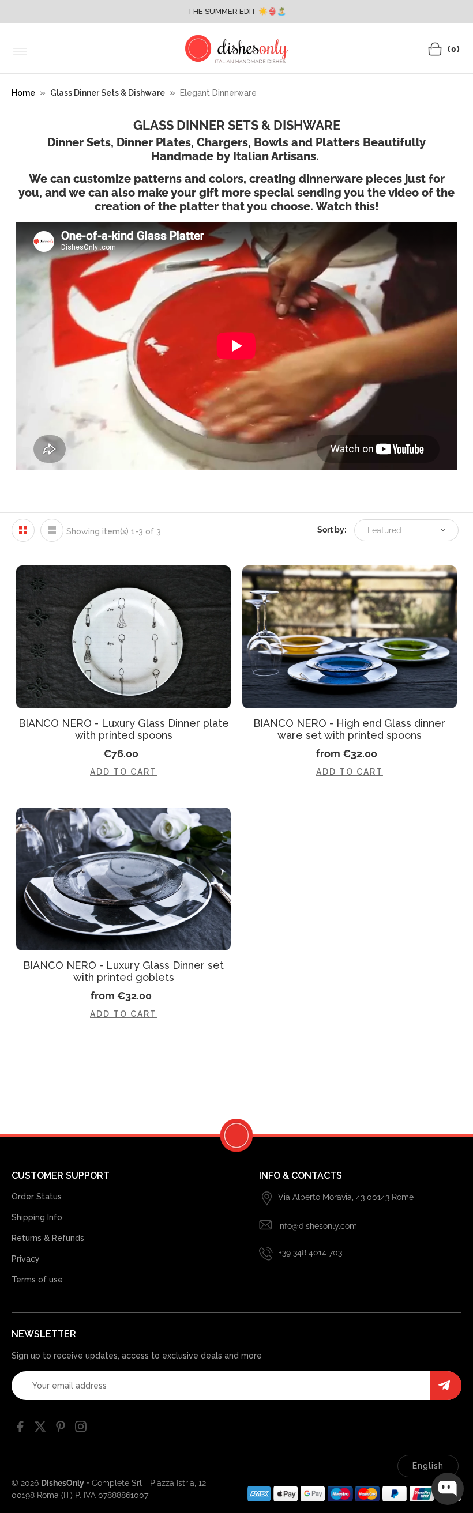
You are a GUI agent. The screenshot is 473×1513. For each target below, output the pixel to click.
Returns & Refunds (48, 1238)
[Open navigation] (20, 51)
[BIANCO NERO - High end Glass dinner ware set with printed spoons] (349, 636)
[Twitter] (40, 1428)
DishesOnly (62, 1483)
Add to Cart (123, 771)
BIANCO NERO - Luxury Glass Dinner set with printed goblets (123, 971)
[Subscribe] (445, 1385)
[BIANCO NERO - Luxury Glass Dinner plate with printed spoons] (123, 636)
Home (23, 92)
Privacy (26, 1258)
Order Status (37, 1196)
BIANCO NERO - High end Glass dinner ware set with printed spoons (349, 729)
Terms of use (37, 1279)
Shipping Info (37, 1217)
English (428, 1465)
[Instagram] (81, 1428)
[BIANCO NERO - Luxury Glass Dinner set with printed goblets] (123, 879)
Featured (384, 530)
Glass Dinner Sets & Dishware (107, 92)
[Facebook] (20, 1428)
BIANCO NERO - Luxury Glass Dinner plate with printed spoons (123, 729)
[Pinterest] (60, 1428)
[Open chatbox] (447, 1489)
